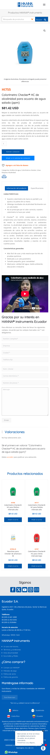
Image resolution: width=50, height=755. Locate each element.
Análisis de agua (15, 170)
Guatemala (39, 710)
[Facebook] (12, 589)
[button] (44, 4)
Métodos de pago (10, 671)
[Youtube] (24, 589)
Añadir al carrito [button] (13, 520)
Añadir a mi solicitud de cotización (18, 158)
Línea (39, 170)
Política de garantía (10, 677)
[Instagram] (30, 589)
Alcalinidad (12, 172)
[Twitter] (18, 589)
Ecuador (39, 716)
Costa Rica (15, 716)
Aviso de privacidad (10, 653)
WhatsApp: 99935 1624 (11, 635)
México (15, 710)
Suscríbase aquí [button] (9, 697)
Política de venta (9, 674)
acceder (10, 457)
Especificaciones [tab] (37, 188)
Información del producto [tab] (16, 188)
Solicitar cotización (13, 152)
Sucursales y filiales (10, 656)
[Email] (36, 589)
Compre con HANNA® (11, 668)
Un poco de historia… (11, 646)
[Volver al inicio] (25, 4)
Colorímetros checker (28, 170)
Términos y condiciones (12, 650)
